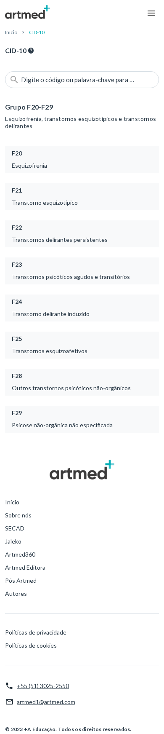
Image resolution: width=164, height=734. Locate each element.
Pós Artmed (21, 580)
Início (11, 32)
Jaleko (13, 541)
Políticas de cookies (31, 645)
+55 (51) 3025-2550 (43, 685)
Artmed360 (20, 554)
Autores (16, 593)
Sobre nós (18, 515)
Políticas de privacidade (35, 632)
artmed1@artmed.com (46, 701)
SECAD (14, 528)
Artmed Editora (25, 567)
